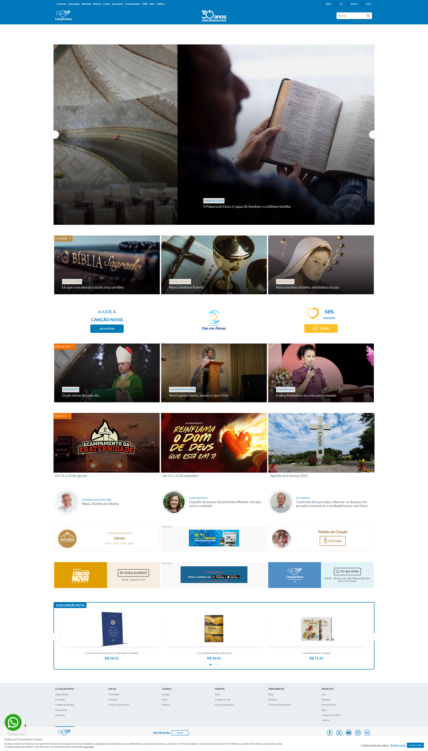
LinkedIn (367, 733)
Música (97, 4)
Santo (165, 699)
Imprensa (60, 715)
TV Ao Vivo (350, 571)
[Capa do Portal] (214, 14)
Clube (106, 4)
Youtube (348, 733)
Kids (217, 694)
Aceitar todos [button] (415, 745)
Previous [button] (55, 134)
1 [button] (210, 664)
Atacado (326, 699)
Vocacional (61, 710)
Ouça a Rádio (135, 573)
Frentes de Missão (64, 704)
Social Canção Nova (119, 704)
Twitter (339, 733)
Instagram (358, 733)
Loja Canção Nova (70, 605)
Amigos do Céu (223, 699)
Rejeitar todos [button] (398, 745)
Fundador (60, 699)
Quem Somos (62, 694)
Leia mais (89, 746)
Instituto (113, 699)
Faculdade (114, 694)
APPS (328, 4)
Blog (270, 694)
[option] (214, 134)
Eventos (60, 416)
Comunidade (132, 4)
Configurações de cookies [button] (375, 745)
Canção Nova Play (331, 715)
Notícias (86, 4)
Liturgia (61, 238)
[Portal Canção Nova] (63, 15)
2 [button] (217, 664)
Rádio (354, 4)
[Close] (25, 725)
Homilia (166, 704)
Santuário (117, 4)
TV (341, 4)
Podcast (272, 699)
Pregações (63, 346)
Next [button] (373, 134)
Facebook (330, 733)
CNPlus (326, 720)
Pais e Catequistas (224, 704)
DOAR (324, 328)
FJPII (144, 4)
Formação (74, 4)
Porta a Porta (329, 704)
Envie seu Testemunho (279, 704)
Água (324, 710)
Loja (324, 694)
